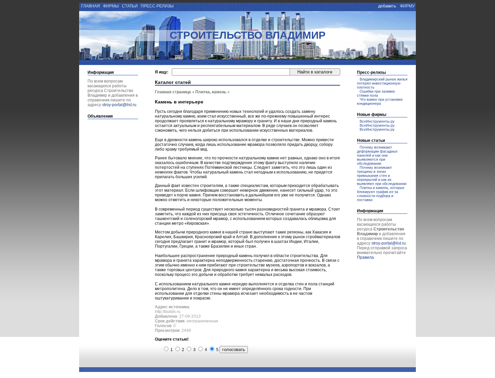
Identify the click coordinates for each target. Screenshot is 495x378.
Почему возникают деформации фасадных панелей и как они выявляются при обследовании (377, 155)
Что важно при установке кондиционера (380, 101)
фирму (407, 6)
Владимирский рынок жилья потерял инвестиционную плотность (382, 83)
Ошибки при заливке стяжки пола (376, 93)
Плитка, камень (210, 92)
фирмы (111, 6)
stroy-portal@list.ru (119, 104)
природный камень (234, 255)
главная (90, 6)
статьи (130, 6)
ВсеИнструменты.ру (377, 121)
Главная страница (173, 92)
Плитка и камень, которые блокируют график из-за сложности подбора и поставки (380, 194)
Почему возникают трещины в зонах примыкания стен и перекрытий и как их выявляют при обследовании (381, 175)
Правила (365, 257)
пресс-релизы (157, 6)
